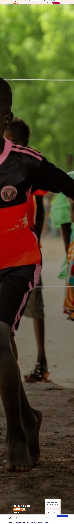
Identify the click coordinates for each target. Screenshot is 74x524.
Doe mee (29, 3)
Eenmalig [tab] (56, 500)
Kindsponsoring (22, 3)
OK (62, 516)
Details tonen (46, 522)
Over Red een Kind (36, 3)
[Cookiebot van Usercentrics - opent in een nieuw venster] (10, 522)
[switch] (28, 522)
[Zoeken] (58, 0)
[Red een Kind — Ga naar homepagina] (15, 2)
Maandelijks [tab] (49, 500)
